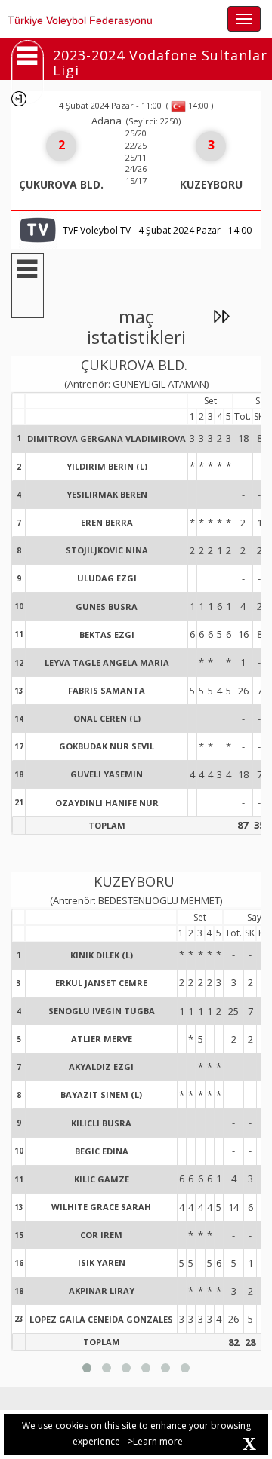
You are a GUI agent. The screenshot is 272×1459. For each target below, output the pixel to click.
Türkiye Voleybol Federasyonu (80, 20)
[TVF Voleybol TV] (38, 228)
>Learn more (155, 1441)
